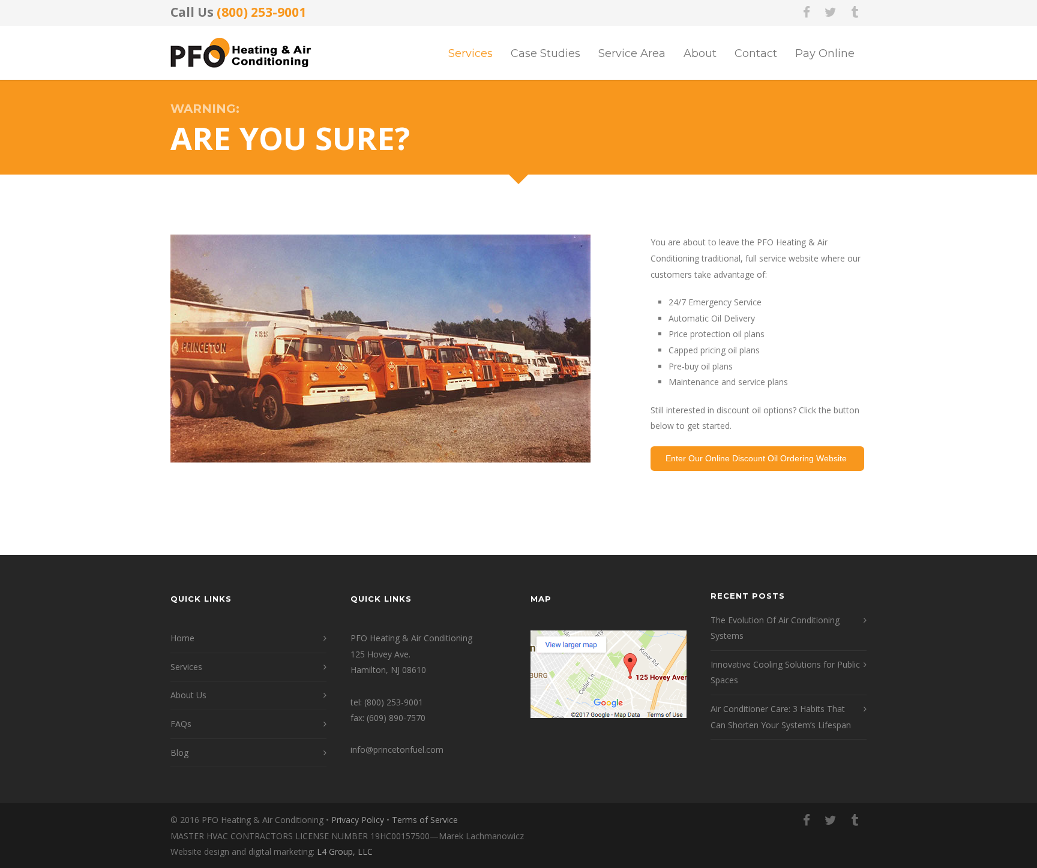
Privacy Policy (357, 819)
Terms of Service (425, 819)
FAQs (180, 723)
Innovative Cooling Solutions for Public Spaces (785, 672)
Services (470, 53)
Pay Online (825, 53)
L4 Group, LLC (345, 851)
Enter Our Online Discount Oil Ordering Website (757, 458)
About (700, 53)
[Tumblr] (855, 12)
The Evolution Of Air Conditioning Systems (775, 628)
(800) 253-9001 (261, 12)
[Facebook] (807, 12)
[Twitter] (831, 12)
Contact (756, 53)
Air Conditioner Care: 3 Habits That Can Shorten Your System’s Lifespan (781, 717)
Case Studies (545, 53)
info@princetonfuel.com (396, 749)
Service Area (632, 53)
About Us (188, 695)
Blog (179, 752)
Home (182, 638)
